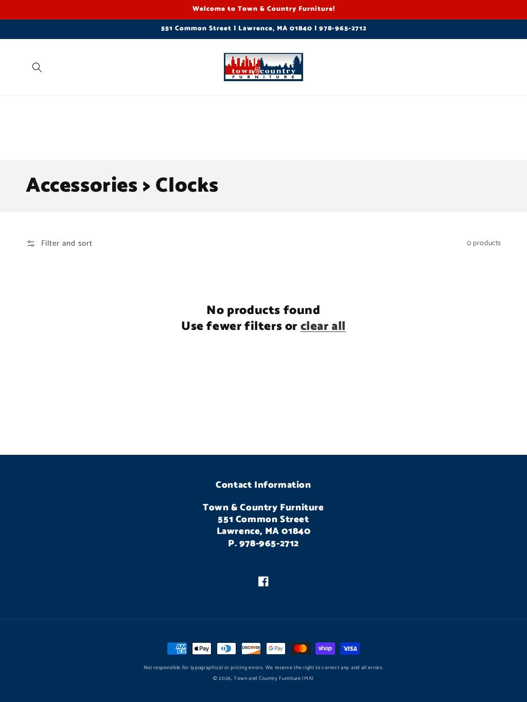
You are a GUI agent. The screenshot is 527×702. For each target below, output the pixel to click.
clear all (323, 327)
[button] (37, 67)
